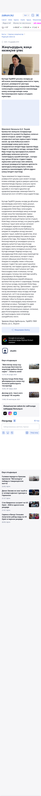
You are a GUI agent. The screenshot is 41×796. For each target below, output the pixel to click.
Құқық (29, 20)
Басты (4, 34)
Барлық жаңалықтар (15, 34)
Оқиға (22, 20)
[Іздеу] (33, 15)
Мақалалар (37, 20)
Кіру (37, 421)
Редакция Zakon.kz (8, 37)
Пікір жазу (34, 433)
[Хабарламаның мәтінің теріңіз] (20, 427)
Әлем (10, 20)
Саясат (4, 20)
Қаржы (16, 20)
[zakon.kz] (8, 15)
